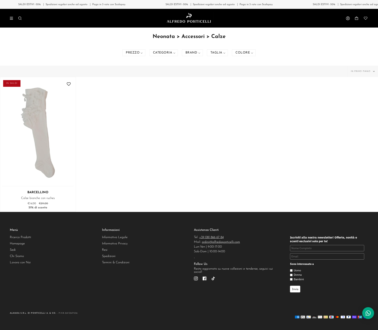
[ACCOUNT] (348, 18)
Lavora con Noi (20, 262)
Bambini (299, 279)
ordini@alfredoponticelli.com (221, 242)
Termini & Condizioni (116, 262)
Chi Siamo (17, 256)
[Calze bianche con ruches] (38, 132)
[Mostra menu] (13, 18)
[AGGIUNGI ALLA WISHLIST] (69, 84)
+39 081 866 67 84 (211, 237)
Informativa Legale (115, 237)
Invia (295, 289)
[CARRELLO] (357, 18)
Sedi (13, 249)
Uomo (297, 270)
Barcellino (37, 192)
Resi (104, 249)
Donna (298, 274)
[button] (133, 53)
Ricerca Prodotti (20, 237)
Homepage (17, 243)
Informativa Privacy (115, 243)
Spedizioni (109, 256)
